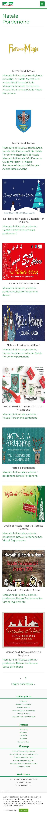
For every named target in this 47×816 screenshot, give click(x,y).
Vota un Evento (23, 707)
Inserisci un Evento (23, 704)
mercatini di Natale (13, 79)
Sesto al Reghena (12, 666)
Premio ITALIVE (23, 714)
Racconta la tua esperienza (23, 711)
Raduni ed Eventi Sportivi (23, 760)
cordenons (31, 417)
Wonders (23, 732)
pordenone (8, 291)
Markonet (24, 729)
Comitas (23, 739)
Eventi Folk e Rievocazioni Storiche (23, 754)
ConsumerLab (23, 742)
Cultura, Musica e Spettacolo (23, 751)
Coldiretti (23, 736)
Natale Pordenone (13, 230)
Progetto (23, 701)
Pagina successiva (23, 684)
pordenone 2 (9, 233)
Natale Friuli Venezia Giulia (18, 89)
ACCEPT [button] (24, 810)
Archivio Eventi (23, 767)
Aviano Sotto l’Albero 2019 (23, 283)
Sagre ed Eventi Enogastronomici (23, 763)
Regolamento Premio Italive (23, 717)
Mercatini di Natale (23, 71)
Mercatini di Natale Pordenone (20, 86)
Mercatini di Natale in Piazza (23, 590)
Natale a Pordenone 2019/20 (23, 345)
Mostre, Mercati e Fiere (23, 757)
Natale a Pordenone (23, 467)
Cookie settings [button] (10, 810)
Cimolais (30, 230)
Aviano (6, 295)
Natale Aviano (19, 168)
